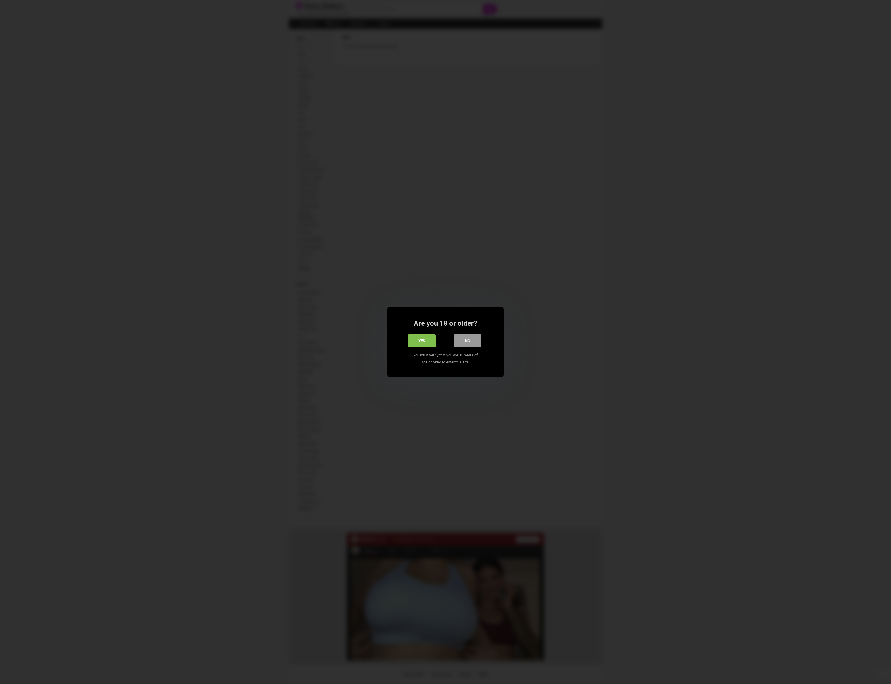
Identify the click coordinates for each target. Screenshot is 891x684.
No (467, 341)
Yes (421, 341)
